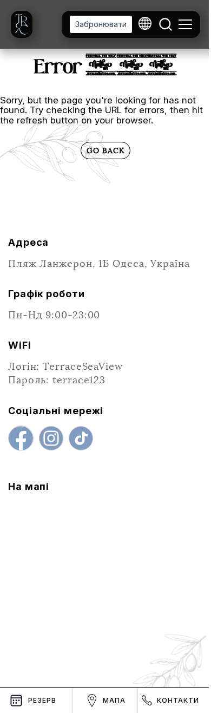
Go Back (105, 150)
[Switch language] (145, 24)
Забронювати (101, 24)
